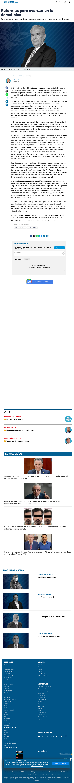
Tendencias (7, 708)
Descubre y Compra (44, 686)
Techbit (6, 714)
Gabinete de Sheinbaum (8, 679)
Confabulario (8, 705)
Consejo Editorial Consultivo (21, 772)
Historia (15, 774)
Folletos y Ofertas (44, 689)
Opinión (8, 412)
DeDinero (41, 706)
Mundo (6, 682)
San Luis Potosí (43, 675)
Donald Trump (8, 684)
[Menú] (70, 2)
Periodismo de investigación (8, 672)
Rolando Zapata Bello (12, 416)
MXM (5, 712)
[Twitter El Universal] (48, 737)
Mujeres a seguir (9, 669)
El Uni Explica (8, 675)
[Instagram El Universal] (57, 737)
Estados (6, 688)
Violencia (45, 772)
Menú (5, 716)
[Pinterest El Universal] (62, 737)
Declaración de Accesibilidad (29, 774)
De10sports (41, 704)
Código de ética (36, 772)
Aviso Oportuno (43, 691)
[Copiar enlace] (7, 101)
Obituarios (41, 695)
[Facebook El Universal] (43, 737)
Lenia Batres (32, 227)
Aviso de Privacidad (63, 772)
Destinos (6, 721)
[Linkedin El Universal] (66, 737)
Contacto (58, 774)
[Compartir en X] (7, 91)
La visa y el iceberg (14, 419)
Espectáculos (8, 701)
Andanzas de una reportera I (18, 441)
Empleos (41, 693)
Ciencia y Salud (9, 710)
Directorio (8, 772)
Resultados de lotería (42, 718)
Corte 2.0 (7, 667)
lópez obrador (19, 227)
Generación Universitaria (42, 698)
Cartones (7, 695)
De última (7, 718)
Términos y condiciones (46, 774)
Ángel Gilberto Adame (12, 438)
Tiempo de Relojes (10, 743)
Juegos (40, 710)
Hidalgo (40, 671)
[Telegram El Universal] (39, 737)
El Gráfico (41, 701)
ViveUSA (40, 708)
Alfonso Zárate (16, 76)
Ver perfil (16, 81)
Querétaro (41, 673)
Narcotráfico (8, 690)
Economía (7, 697)
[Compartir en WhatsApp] (7, 94)
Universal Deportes (10, 699)
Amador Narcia (10, 427)
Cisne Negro (7, 745)
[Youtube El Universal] (52, 737)
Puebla (40, 669)
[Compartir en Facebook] (7, 87)
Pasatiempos (42, 712)
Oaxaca (40, 667)
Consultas (7, 725)
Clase (5, 730)
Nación (6, 664)
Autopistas (7, 723)
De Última (7, 736)
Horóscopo (41, 714)
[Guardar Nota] (7, 105)
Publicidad (52, 772)
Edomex (40, 664)
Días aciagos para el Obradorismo (20, 430)
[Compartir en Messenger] (7, 98)
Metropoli (7, 686)
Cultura (6, 703)
